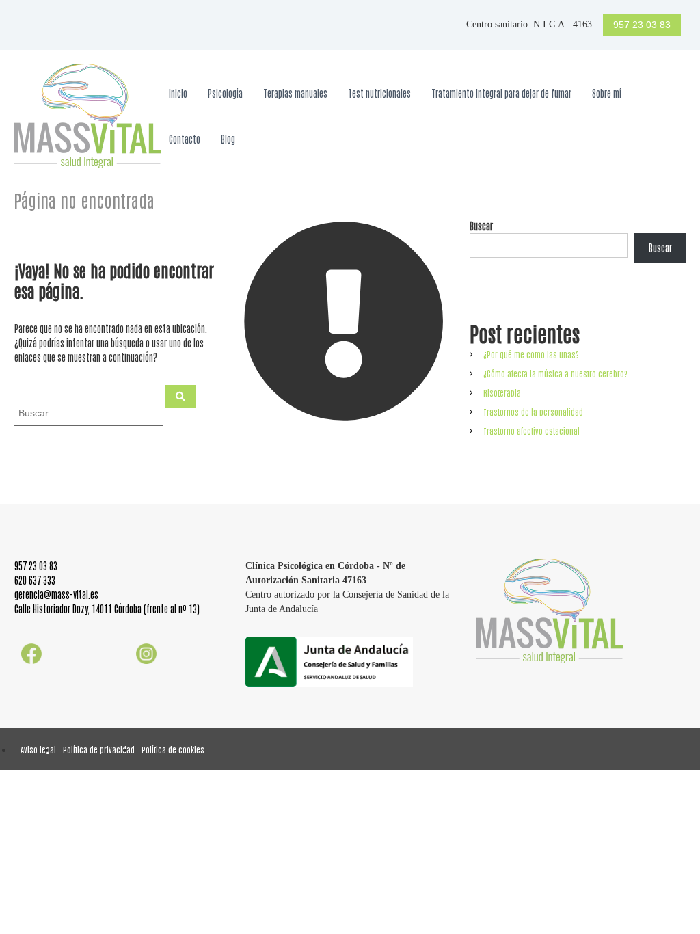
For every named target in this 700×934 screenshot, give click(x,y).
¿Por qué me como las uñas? (531, 354)
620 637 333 (34, 580)
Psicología (225, 93)
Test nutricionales (379, 93)
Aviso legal (38, 749)
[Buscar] (180, 396)
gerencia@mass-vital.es (56, 594)
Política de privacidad (99, 749)
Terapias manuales (295, 93)
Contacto (184, 139)
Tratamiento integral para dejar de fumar (501, 93)
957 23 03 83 (642, 24)
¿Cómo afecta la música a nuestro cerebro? (555, 373)
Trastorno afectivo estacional (531, 430)
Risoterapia (502, 392)
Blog (228, 139)
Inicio (178, 93)
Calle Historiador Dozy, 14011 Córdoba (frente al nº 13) (107, 608)
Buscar (481, 225)
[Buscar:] (89, 412)
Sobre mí (606, 93)
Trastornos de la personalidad (533, 411)
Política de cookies (173, 749)
